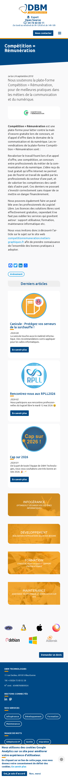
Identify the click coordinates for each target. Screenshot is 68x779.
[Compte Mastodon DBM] (11, 700)
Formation (53, 716)
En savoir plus (19, 349)
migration (44, 742)
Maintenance (13, 724)
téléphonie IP (13, 742)
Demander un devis (51, 655)
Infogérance (12, 716)
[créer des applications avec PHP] (8, 627)
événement (16, 274)
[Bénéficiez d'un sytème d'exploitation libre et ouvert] (23, 627)
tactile (29, 742)
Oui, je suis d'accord (14, 773)
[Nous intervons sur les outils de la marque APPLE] (39, 627)
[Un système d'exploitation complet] (13, 640)
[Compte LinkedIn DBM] (6, 700)
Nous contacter (43, 33)
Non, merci (35, 773)
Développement (33, 716)
